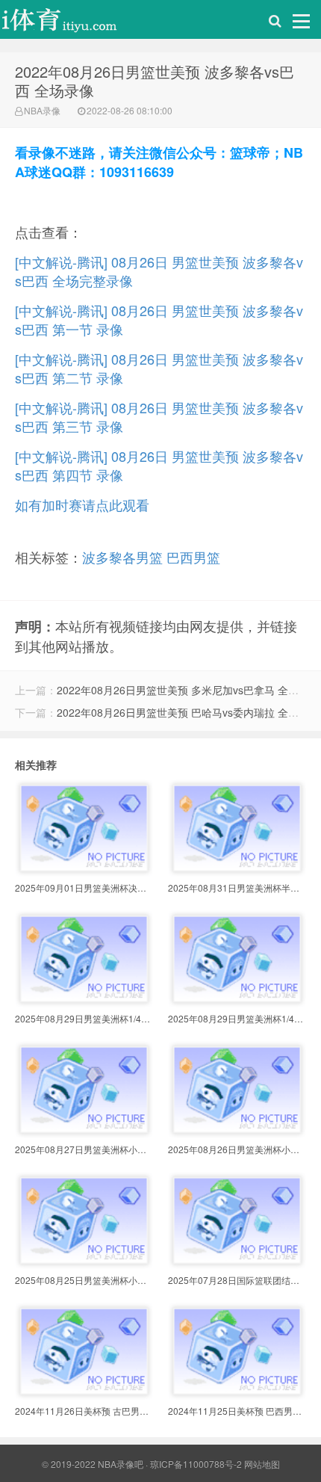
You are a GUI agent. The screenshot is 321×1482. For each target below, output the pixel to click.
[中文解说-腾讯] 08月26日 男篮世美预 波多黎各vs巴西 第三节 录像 (159, 417)
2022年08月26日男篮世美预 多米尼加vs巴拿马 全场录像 (188, 689)
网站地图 (262, 1463)
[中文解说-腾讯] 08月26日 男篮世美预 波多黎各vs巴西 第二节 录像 (159, 368)
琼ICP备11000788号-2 (196, 1463)
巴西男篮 (193, 556)
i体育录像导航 (74, 23)
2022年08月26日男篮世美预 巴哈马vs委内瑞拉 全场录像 (188, 712)
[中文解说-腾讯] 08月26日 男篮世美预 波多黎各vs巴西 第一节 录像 (159, 319)
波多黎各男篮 (122, 556)
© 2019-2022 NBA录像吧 (92, 1463)
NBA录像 (42, 110)
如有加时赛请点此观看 (82, 504)
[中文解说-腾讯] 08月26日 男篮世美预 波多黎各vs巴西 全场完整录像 (159, 271)
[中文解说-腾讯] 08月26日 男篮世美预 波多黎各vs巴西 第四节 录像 (159, 465)
